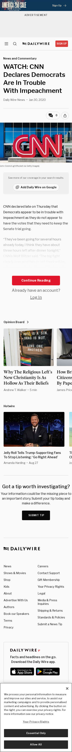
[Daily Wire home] (36, 44)
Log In (36, 297)
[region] (36, 717)
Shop (7, 579)
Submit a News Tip (50, 624)
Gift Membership (49, 579)
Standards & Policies (51, 617)
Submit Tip (36, 515)
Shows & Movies (15, 573)
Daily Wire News (14, 99)
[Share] (65, 115)
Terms (8, 620)
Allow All (36, 744)
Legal (41, 593)
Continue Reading (36, 280)
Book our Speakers (16, 613)
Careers (43, 566)
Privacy (8, 627)
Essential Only (36, 733)
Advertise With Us (16, 600)
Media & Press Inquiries (47, 601)
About (8, 593)
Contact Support (49, 573)
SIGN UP (62, 43)
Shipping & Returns (50, 610)
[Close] (67, 688)
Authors (9, 607)
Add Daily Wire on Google (39, 187)
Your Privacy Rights (51, 586)
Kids (6, 586)
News (7, 566)
